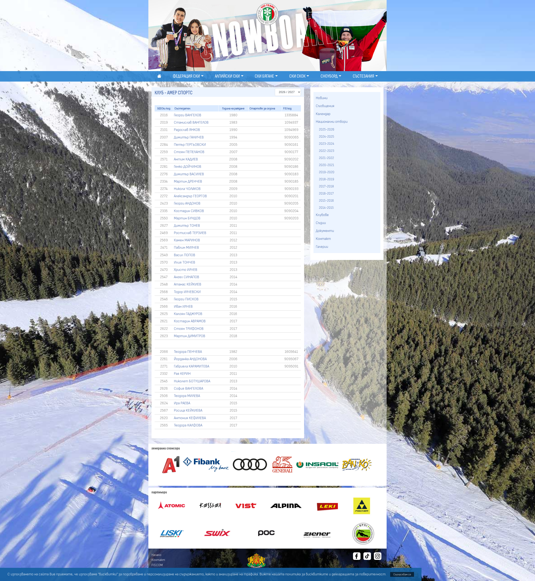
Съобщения (325, 106)
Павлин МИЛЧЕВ (186, 248)
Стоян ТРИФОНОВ (189, 329)
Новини (321, 98)
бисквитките (317, 574)
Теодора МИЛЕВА (187, 396)
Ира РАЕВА (182, 403)
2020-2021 (326, 165)
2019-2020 (326, 172)
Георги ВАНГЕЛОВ (187, 115)
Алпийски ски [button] (227, 76)
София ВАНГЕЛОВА (188, 388)
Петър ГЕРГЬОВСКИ (190, 145)
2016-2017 (326, 193)
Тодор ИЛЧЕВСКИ (187, 292)
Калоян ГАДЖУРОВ (188, 314)
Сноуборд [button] (329, 76)
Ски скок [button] (297, 76)
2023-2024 (326, 143)
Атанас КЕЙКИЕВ (187, 284)
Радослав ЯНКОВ (187, 130)
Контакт (323, 239)
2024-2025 (326, 136)
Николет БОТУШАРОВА (192, 381)
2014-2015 (326, 207)
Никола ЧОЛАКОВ (187, 189)
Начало (156, 555)
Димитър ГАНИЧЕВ (189, 137)
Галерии (322, 247)
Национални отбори (332, 122)
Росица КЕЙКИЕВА (188, 410)
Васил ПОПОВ (184, 255)
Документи (325, 231)
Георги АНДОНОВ (187, 203)
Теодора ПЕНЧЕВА (188, 352)
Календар (323, 114)
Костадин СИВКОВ (189, 211)
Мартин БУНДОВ (187, 218)
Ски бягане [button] (264, 76)
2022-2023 (326, 150)
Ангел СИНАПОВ (186, 277)
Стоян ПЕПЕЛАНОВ (189, 152)
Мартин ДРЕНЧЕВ (188, 181)
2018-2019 (326, 179)
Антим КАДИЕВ (186, 159)
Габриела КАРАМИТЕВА (191, 366)
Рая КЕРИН (182, 374)
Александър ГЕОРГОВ (190, 196)
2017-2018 (326, 186)
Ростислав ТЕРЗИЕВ (190, 233)
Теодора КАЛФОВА (188, 425)
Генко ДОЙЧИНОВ (187, 167)
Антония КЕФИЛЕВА (190, 418)
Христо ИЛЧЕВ (185, 270)
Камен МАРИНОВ (187, 240)
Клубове (322, 215)
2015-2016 (326, 200)
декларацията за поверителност (359, 574)
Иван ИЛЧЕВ (183, 306)
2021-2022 (326, 158)
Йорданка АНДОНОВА (190, 359)
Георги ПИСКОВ (186, 299)
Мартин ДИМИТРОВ (189, 336)
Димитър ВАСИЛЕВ (189, 174)
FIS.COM (157, 565)
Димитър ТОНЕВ (187, 226)
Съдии (321, 223)
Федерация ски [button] (186, 76)
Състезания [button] (363, 76)
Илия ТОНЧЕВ (184, 262)
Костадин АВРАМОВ (190, 321)
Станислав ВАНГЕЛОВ (191, 122)
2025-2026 (326, 129)
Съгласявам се (402, 574)
